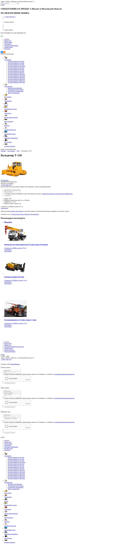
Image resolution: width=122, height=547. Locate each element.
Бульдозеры (11, 151)
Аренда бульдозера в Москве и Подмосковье (25, 214)
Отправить (8, 195)
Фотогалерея (8, 42)
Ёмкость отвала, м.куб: (11, 203)
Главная (6, 39)
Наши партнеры (9, 350)
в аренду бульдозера (16, 211)
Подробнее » (8, 249)
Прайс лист (7, 40)
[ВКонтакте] (2, 52)
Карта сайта (8, 343)
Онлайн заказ (8, 47)
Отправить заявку (10, 383)
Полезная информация (11, 45)
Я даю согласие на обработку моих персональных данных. (39, 194)
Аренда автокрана (9, 351)
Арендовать (4, 208)
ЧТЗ (18, 151)
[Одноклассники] (4, 52)
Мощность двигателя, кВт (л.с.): (14, 200)
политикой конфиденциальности (64, 374)
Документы (7, 44)
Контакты (7, 49)
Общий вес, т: (8, 202)
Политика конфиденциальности (14, 346)
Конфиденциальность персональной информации (57, 194)
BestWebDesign (15, 364)
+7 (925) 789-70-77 (9, 17)
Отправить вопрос (10, 407)
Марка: (6, 198)
